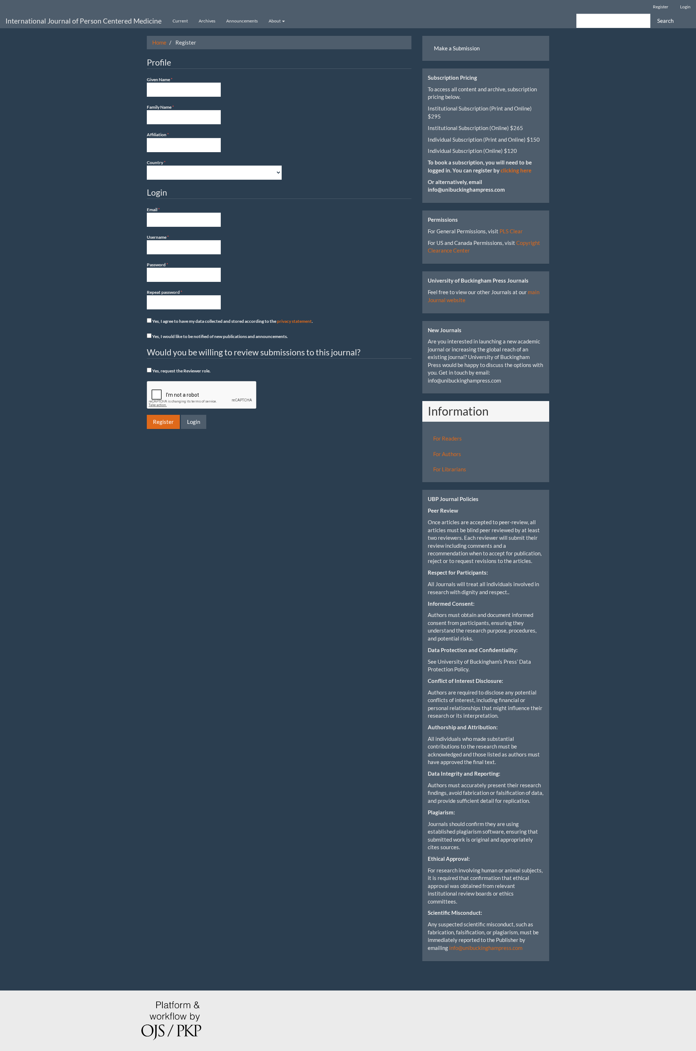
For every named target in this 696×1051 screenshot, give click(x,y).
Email (162, 209)
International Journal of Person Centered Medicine (83, 21)
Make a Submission (457, 48)
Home (159, 42)
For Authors (447, 454)
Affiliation (166, 134)
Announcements (242, 21)
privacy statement (294, 321)
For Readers (447, 438)
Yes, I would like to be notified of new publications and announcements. (220, 336)
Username (166, 237)
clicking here (516, 170)
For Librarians (449, 469)
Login (685, 6)
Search (665, 20)
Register (660, 6)
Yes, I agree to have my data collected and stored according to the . (232, 321)
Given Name (168, 79)
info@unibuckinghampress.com (485, 947)
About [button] (275, 21)
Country (165, 162)
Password (166, 264)
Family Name (169, 107)
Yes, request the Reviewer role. (181, 371)
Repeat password (173, 292)
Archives (207, 21)
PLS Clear (511, 231)
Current (180, 21)
